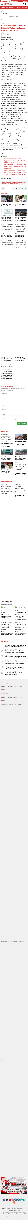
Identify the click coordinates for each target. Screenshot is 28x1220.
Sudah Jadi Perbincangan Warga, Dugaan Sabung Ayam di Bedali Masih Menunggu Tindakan (21, 205)
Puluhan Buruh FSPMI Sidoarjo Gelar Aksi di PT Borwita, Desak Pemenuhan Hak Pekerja (21, 443)
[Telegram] (24, 1200)
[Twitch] (18, 1200)
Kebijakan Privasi (7, 1213)
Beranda (6, 1207)
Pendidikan (12, 1210)
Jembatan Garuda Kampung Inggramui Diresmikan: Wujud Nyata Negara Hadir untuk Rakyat (14, 161)
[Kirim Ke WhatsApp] (25, 188)
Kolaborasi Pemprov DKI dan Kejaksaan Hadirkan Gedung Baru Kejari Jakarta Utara (6, 235)
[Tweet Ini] (16, 188)
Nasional (14, 1208)
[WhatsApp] (21, 1200)
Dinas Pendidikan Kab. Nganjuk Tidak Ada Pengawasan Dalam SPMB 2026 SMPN (6, 205)
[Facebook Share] (13, 188)
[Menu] (2, 4)
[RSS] (14, 1202)
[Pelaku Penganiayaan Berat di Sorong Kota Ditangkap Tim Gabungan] (7, 609)
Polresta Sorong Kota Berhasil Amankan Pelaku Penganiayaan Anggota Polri (20, 495)
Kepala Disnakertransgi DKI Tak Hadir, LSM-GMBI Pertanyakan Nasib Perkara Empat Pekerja (6, 458)
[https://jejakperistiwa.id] (8, 4)
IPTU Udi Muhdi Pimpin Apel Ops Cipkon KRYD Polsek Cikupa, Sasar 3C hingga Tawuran (15, 651)
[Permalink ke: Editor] (2, 33)
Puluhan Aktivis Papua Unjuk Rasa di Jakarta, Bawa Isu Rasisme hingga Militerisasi (21, 473)
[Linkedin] (15, 1200)
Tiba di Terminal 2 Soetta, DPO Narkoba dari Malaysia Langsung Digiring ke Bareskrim (20, 618)
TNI (10, 1207)
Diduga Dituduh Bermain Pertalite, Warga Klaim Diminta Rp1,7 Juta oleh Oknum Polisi (7, 471)
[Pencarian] (26, 4)
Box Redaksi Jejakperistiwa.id (10, 1212)
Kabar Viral (21, 1207)
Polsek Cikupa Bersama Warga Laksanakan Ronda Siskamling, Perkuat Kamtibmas (15, 662)
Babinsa (10, 686)
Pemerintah (19, 1208)
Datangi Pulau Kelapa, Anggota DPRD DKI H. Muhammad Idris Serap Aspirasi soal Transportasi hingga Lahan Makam (7, 377)
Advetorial (23, 1213)
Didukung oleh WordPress (9, 1216)
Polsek (3, 689)
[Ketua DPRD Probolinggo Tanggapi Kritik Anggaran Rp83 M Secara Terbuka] (7, 298)
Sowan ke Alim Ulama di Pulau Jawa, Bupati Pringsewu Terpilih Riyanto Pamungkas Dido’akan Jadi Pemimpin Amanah (15, 646)
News (2, 23)
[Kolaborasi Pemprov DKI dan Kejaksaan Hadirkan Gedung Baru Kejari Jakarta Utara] (7, 228)
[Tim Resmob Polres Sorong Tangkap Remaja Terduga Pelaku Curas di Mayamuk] (7, 626)
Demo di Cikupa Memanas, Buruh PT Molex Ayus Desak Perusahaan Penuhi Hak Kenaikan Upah (20, 359)
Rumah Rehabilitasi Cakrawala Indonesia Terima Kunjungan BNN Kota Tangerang (13, 183)
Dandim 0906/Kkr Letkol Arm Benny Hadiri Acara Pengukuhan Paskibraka (15, 657)
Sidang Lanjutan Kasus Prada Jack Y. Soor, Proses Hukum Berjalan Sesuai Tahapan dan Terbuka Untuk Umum (15, 172)
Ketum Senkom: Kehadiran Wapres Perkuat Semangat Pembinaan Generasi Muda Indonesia (20, 235)
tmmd (3, 686)
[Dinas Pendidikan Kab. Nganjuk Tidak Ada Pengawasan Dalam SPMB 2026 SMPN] (7, 198)
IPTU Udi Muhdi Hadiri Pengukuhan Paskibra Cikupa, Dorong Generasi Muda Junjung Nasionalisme (14, 668)
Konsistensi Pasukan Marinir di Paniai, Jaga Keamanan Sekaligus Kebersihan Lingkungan (15, 166)
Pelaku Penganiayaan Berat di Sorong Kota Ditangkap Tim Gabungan (6, 616)
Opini (17, 1210)
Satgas (15, 686)
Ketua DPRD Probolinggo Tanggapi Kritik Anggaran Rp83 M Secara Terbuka (6, 359)
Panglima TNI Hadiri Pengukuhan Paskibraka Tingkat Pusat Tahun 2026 (16, 673)
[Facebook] (4, 1200)
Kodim (21, 686)
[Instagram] (13, 1200)
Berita (17, 1213)
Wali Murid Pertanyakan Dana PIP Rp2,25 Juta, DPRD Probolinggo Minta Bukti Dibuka (7, 445)
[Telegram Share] (22, 188)
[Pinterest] (10, 1200)
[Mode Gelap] (23, 4)
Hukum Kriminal (6, 1208)
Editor (5, 33)
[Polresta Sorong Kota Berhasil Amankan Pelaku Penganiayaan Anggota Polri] (21, 488)
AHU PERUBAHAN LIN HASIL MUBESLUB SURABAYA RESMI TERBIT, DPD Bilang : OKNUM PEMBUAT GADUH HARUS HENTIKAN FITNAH (7, 219)
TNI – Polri (14, 1207)
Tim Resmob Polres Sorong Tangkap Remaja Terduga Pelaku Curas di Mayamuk (7, 633)
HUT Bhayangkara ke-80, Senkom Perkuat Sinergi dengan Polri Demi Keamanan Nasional (20, 219)
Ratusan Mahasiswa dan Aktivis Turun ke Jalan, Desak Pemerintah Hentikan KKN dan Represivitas (20, 458)
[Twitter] (7, 1200)
